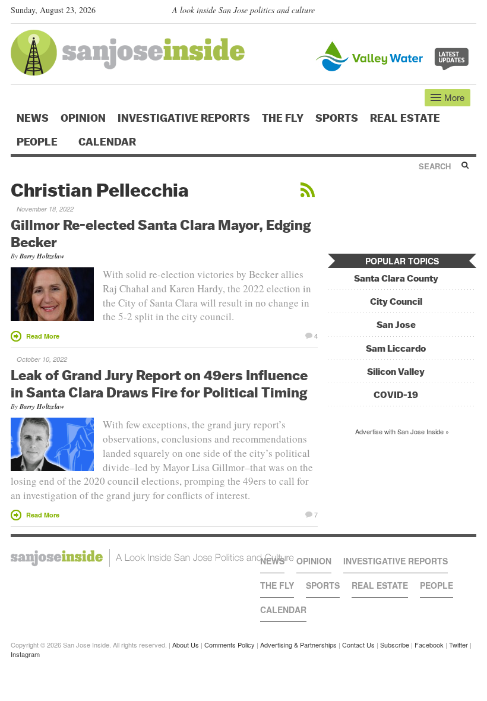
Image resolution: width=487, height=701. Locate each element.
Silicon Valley (396, 371)
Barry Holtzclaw (42, 256)
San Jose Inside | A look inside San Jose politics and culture (152, 558)
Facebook (429, 644)
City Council (396, 301)
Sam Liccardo (396, 348)
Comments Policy (229, 644)
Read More (42, 335)
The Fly (282, 118)
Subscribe (394, 644)
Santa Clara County (396, 278)
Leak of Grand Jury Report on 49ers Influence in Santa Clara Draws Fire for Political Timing (159, 383)
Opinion (83, 118)
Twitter (458, 644)
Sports (336, 118)
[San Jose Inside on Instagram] (470, 12)
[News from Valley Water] (394, 55)
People (38, 142)
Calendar (108, 142)
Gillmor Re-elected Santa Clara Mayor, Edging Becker (161, 233)
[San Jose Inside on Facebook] (453, 12)
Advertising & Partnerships (298, 644)
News (33, 118)
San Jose (396, 324)
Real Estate (405, 118)
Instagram (25, 654)
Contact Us (358, 644)
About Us (185, 644)
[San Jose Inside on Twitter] (436, 12)
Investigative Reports (184, 118)
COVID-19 (396, 394)
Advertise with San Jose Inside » (402, 431)
